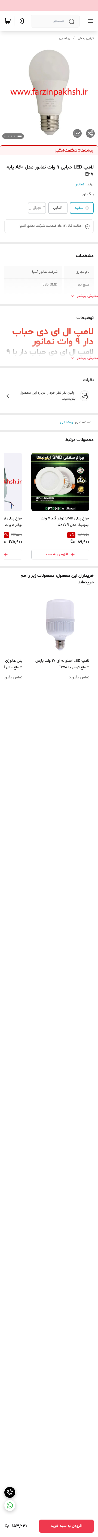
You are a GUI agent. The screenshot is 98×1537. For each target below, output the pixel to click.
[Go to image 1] (19, 136)
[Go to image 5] (4, 136)
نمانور (79, 184)
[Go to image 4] (8, 136)
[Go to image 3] (11, 136)
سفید (79, 207)
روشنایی (64, 38)
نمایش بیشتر (87, 296)
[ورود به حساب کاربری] (22, 21)
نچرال (37, 207)
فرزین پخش (86, 38)
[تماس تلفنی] (9, 1492)
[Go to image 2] (14, 136)
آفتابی (58, 207)
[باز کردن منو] (89, 21)
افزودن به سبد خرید (66, 1526)
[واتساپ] (9, 1505)
